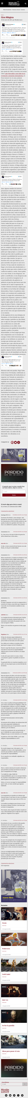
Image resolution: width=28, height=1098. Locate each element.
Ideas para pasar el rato (11, 1051)
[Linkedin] (22, 1095)
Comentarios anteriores (7, 863)
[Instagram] (18, 1095)
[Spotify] (6, 1095)
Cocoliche (23, 9)
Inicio (2, 15)
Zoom (4, 923)
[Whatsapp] (18, 442)
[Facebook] (12, 442)
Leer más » (4, 925)
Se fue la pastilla (8, 1026)
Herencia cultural (16, 9)
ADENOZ (3, 614)
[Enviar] (24, 1084)
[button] (25, 3)
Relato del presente (7, 9)
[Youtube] (10, 1095)
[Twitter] (15, 442)
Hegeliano (3, 634)
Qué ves (5, 1000)
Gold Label (6, 974)
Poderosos (6, 949)
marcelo (3, 543)
